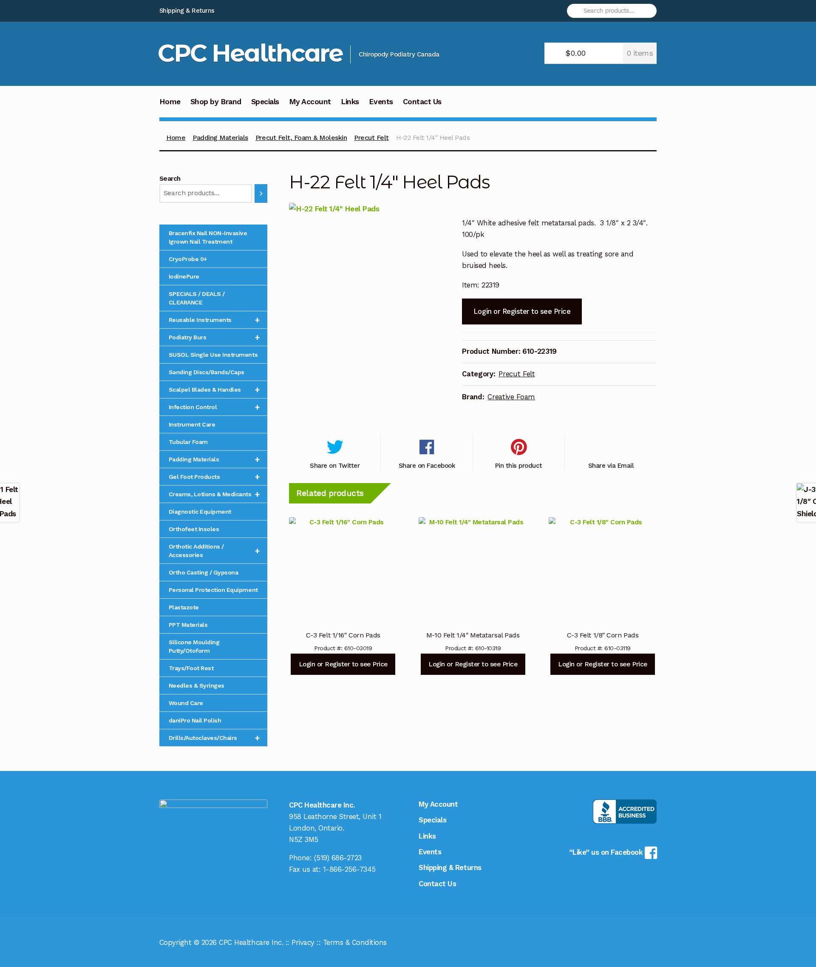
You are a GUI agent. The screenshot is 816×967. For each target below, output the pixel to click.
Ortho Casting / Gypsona (203, 572)
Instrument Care (192, 424)
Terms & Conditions (355, 942)
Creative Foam (511, 396)
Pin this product (518, 465)
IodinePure (184, 276)
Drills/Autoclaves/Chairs (214, 738)
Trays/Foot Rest (191, 668)
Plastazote (184, 607)
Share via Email (611, 465)
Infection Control (214, 407)
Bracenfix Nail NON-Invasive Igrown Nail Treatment (208, 237)
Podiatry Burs (214, 337)
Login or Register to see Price (521, 311)
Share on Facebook (427, 465)
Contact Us (422, 101)
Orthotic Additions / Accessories (214, 550)
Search (170, 178)
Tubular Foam (188, 441)
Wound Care (186, 703)
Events (381, 101)
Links (350, 101)
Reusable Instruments (214, 320)
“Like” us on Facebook (607, 852)
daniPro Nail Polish (195, 720)
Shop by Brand (215, 101)
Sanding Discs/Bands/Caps (206, 372)
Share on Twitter (335, 465)
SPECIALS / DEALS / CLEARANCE (197, 298)
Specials (265, 101)
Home (170, 101)
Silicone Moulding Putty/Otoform (194, 646)
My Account (310, 101)
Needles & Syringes (196, 685)
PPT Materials (188, 624)
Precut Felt (371, 138)
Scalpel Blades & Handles (214, 389)
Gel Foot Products (214, 477)
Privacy (303, 942)
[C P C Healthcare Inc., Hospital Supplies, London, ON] (625, 811)
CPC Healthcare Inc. (251, 942)
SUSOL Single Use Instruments (213, 354)
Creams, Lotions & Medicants (214, 494)
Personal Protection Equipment (213, 589)
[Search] (261, 193)
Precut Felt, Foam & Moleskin (301, 138)
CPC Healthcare (250, 53)
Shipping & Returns (187, 10)
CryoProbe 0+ (188, 259)
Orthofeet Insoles (194, 529)
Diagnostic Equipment (200, 511)
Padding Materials (220, 138)
